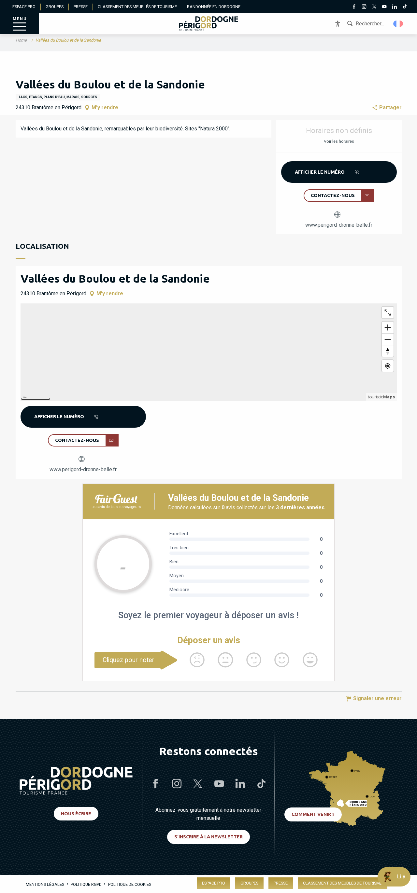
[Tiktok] (404, 7)
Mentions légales (45, 884)
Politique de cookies (129, 884)
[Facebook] (354, 7)
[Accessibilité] (337, 23)
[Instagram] (364, 7)
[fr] (398, 23)
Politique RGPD (86, 884)
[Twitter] (374, 7)
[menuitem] (208, 23)
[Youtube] (384, 7)
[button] (398, 23)
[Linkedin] (394, 7)
